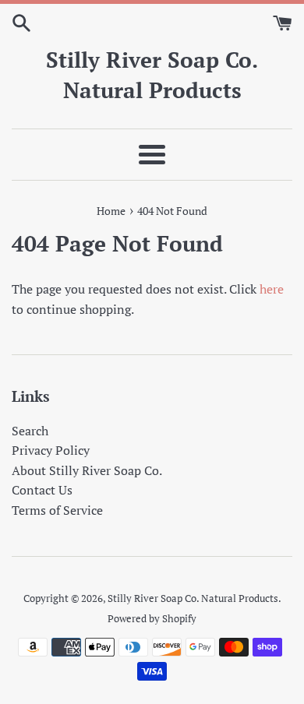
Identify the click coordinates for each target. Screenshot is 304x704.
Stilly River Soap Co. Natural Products (152, 74)
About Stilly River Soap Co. (87, 470)
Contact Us (42, 489)
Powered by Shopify (152, 618)
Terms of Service (57, 510)
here (272, 288)
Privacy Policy (51, 450)
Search (30, 430)
